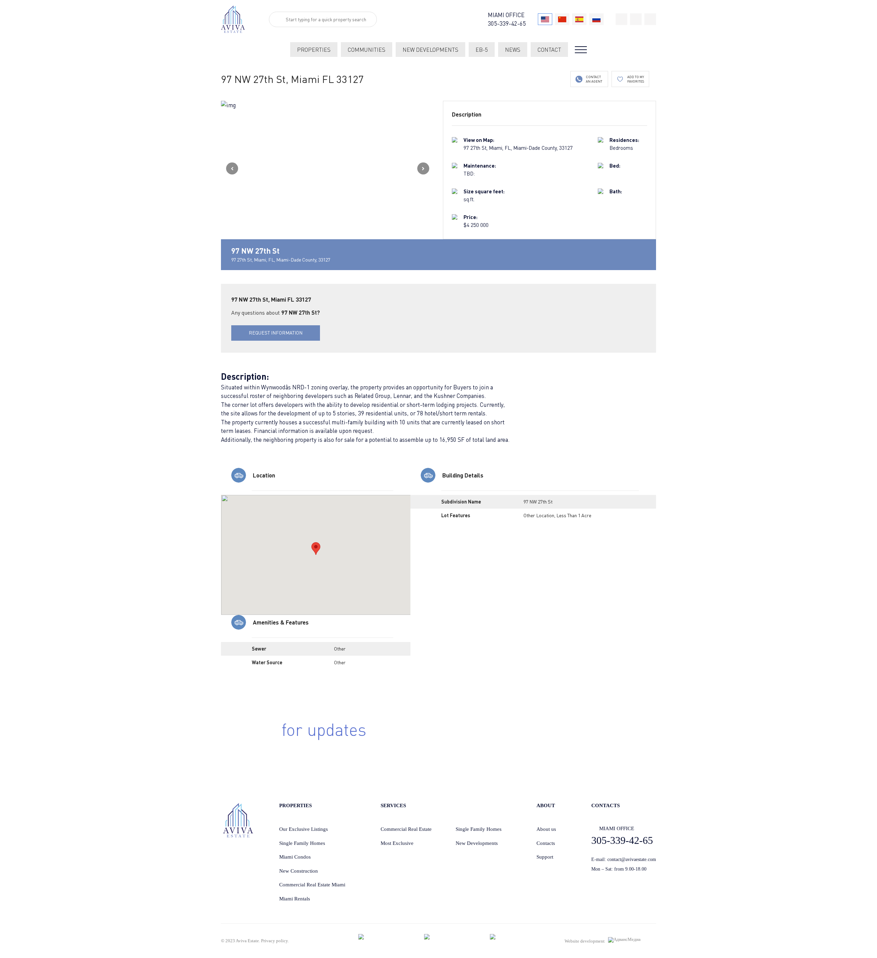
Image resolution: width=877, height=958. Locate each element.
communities (366, 49)
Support (544, 857)
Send (569, 740)
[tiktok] (621, 19)
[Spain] (579, 19)
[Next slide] (423, 168)
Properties (314, 49)
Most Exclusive (397, 843)
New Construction (298, 871)
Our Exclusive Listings (303, 829)
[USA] (545, 19)
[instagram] (650, 19)
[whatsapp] (636, 19)
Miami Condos (295, 857)
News (512, 49)
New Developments (477, 843)
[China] (562, 19)
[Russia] (596, 19)
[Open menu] (581, 49)
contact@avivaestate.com (631, 859)
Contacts (545, 843)
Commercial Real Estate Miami (312, 884)
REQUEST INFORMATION (275, 333)
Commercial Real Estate (406, 829)
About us (546, 829)
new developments (430, 49)
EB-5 (481, 49)
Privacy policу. (275, 940)
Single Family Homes (302, 843)
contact (549, 49)
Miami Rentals (294, 898)
